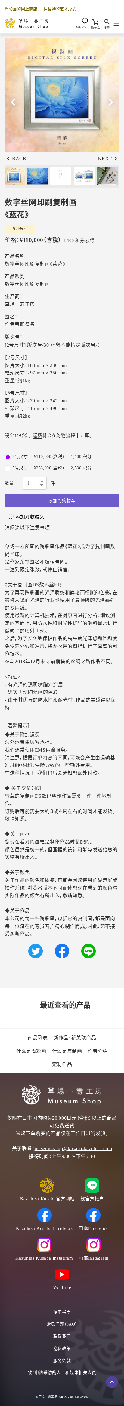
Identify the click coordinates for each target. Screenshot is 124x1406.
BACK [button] (19, 158)
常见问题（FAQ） (62, 1324)
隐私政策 (62, 1348)
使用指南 (62, 1312)
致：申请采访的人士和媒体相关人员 (62, 1372)
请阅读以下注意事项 (27, 527)
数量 (9, 483)
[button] (111, 102)
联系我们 (62, 1336)
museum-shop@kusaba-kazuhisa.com (73, 1148)
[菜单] (116, 23)
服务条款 (62, 1360)
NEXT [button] (105, 158)
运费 (37, 435)
